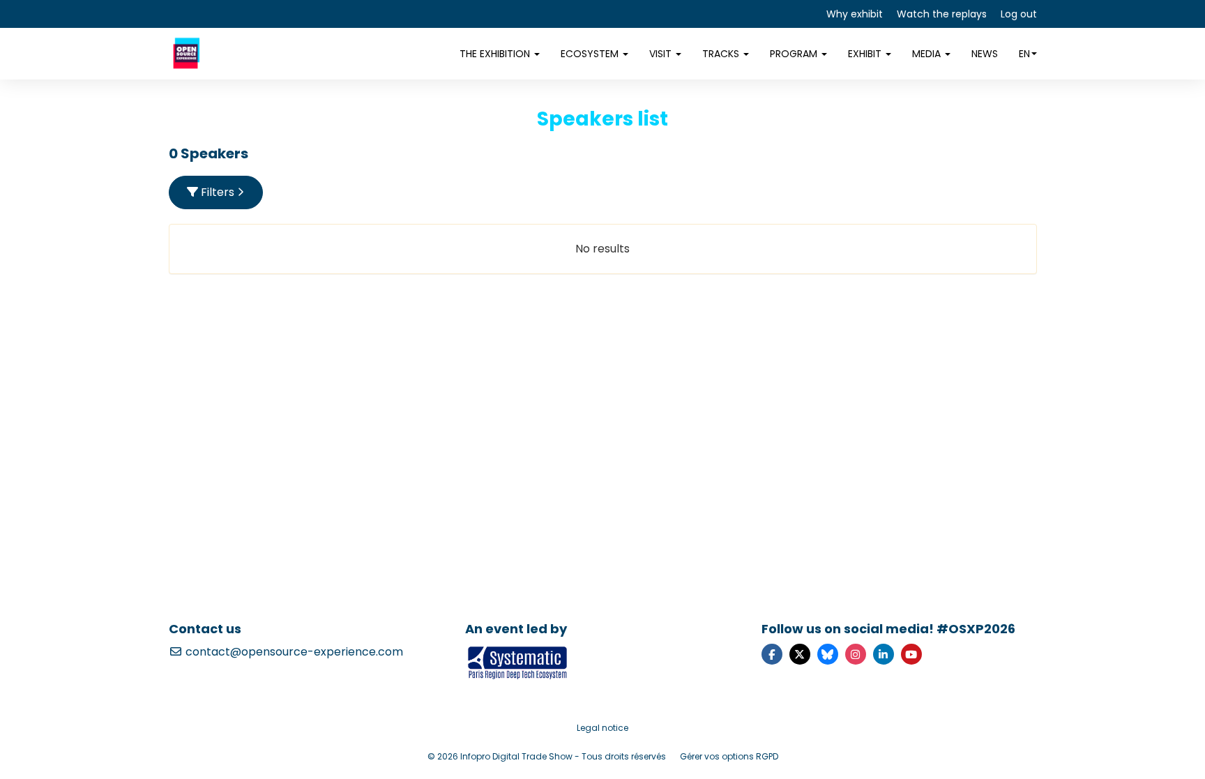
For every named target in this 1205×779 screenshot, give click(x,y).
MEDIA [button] (927, 54)
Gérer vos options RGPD (729, 756)
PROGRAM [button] (795, 54)
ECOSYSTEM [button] (591, 54)
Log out (1019, 14)
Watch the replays (942, 14)
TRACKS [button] (722, 54)
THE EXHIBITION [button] (496, 54)
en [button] (1024, 54)
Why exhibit (854, 14)
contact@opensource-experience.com (293, 652)
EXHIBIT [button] (866, 54)
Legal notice (602, 728)
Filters (217, 192)
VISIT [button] (661, 54)
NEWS (984, 54)
